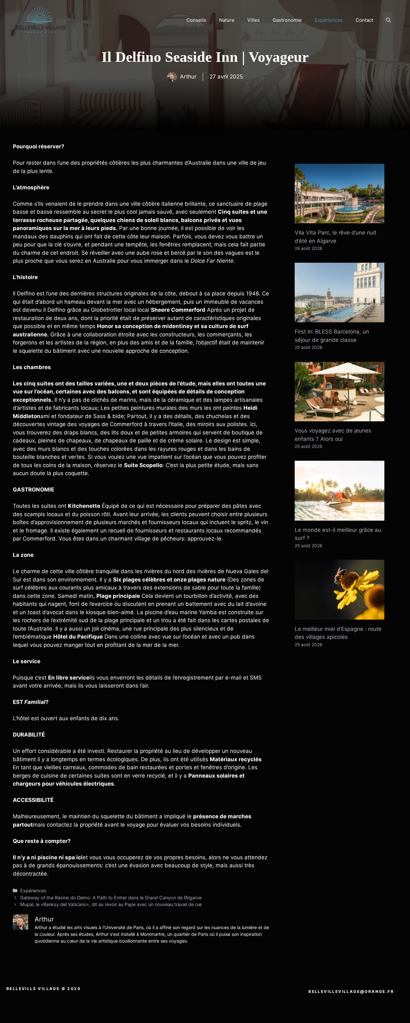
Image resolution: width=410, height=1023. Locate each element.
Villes (253, 20)
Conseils (196, 20)
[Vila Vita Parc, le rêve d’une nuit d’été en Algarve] (339, 219)
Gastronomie (287, 20)
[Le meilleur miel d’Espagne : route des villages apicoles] (339, 615)
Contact (364, 20)
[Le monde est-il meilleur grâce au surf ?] (339, 516)
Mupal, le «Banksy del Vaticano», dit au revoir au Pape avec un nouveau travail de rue (111, 904)
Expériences (329, 20)
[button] (388, 20)
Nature (226, 20)
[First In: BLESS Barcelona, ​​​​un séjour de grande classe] (339, 318)
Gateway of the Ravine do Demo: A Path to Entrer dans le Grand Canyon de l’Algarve (110, 897)
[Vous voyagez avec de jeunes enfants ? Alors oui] (339, 417)
